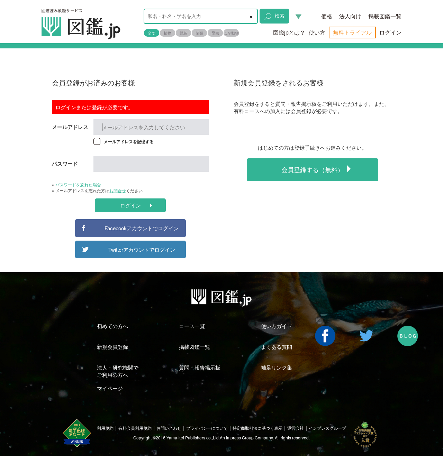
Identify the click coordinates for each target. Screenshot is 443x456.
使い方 (317, 32)
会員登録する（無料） (312, 169)
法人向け (350, 16)
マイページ (110, 388)
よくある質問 (276, 346)
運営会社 (295, 428)
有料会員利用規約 (135, 428)
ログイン (390, 32)
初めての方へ (112, 325)
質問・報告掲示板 (199, 367)
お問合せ (117, 190)
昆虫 (215, 33)
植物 (167, 33)
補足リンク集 (276, 367)
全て (151, 33)
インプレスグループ (327, 428)
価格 (326, 16)
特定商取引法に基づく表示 (257, 428)
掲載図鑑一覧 (384, 16)
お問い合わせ (168, 428)
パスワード (65, 163)
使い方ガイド (276, 325)
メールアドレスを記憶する (129, 141)
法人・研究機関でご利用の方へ (117, 371)
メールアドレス (70, 127)
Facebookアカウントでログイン (142, 228)
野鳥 (183, 33)
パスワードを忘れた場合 (77, 184)
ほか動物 (231, 33)
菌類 (199, 33)
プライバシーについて (207, 428)
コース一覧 (192, 325)
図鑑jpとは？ (289, 32)
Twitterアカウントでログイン (141, 249)
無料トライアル (352, 32)
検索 (279, 15)
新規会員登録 (112, 346)
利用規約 (105, 428)
